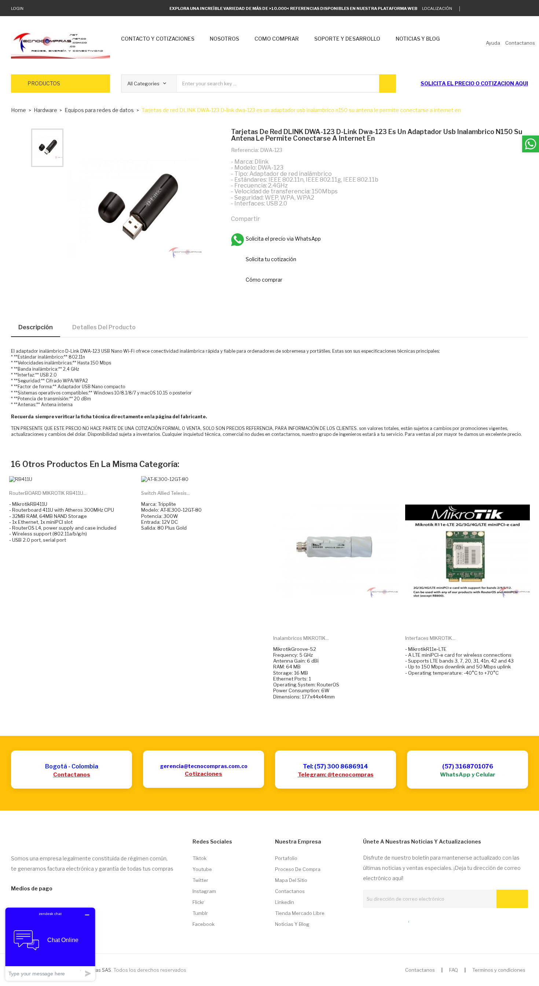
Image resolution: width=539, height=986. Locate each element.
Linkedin (284, 902)
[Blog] (379, 920)
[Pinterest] (300, 218)
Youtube (202, 869)
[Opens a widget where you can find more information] (50, 944)
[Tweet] (284, 218)
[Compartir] (269, 218)
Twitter (200, 880)
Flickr (198, 902)
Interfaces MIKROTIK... (430, 638)
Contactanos (71, 774)
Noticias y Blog (292, 924)
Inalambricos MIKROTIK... (301, 638)
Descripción (35, 327)
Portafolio (286, 858)
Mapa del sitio (291, 880)
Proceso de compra (297, 869)
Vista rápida (344, 617)
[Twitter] (469, 8)
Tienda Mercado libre (299, 913)
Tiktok (199, 858)
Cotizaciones (203, 774)
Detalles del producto (104, 327)
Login (17, 8)
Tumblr (200, 913)
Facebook (203, 924)
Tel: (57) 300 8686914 (335, 766)
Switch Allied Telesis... (165, 493)
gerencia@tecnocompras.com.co (203, 766)
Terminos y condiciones (498, 970)
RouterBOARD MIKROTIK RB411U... (48, 493)
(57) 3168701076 (467, 766)
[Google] (480, 8)
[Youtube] (515, 8)
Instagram (204, 891)
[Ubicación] (392, 920)
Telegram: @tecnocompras (336, 774)
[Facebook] (503, 8)
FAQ (453, 970)
